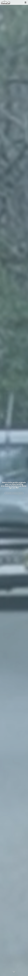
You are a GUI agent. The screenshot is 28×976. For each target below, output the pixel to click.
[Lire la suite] (14, 971)
